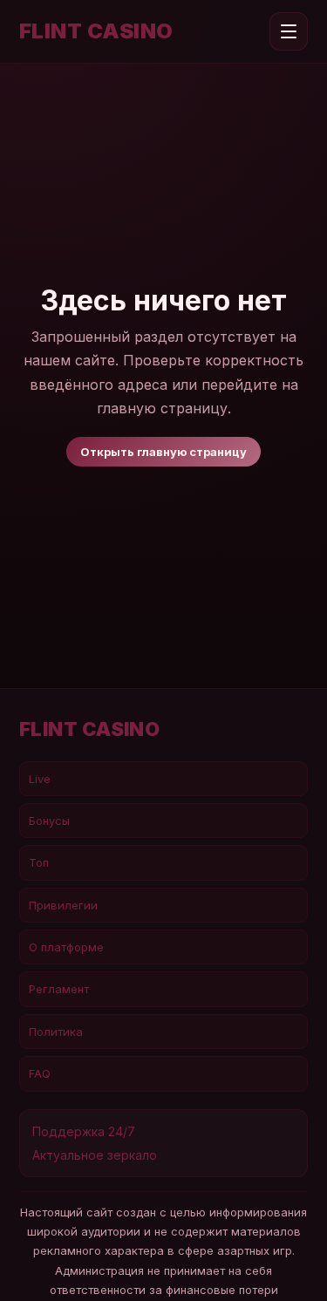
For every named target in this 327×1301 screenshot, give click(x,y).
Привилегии (63, 905)
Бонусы (49, 821)
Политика (56, 1032)
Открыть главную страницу (163, 452)
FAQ (40, 1073)
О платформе (66, 947)
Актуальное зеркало (94, 1155)
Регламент (59, 989)
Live (40, 779)
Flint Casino (96, 31)
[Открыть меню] (288, 31)
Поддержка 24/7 (83, 1131)
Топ (39, 862)
